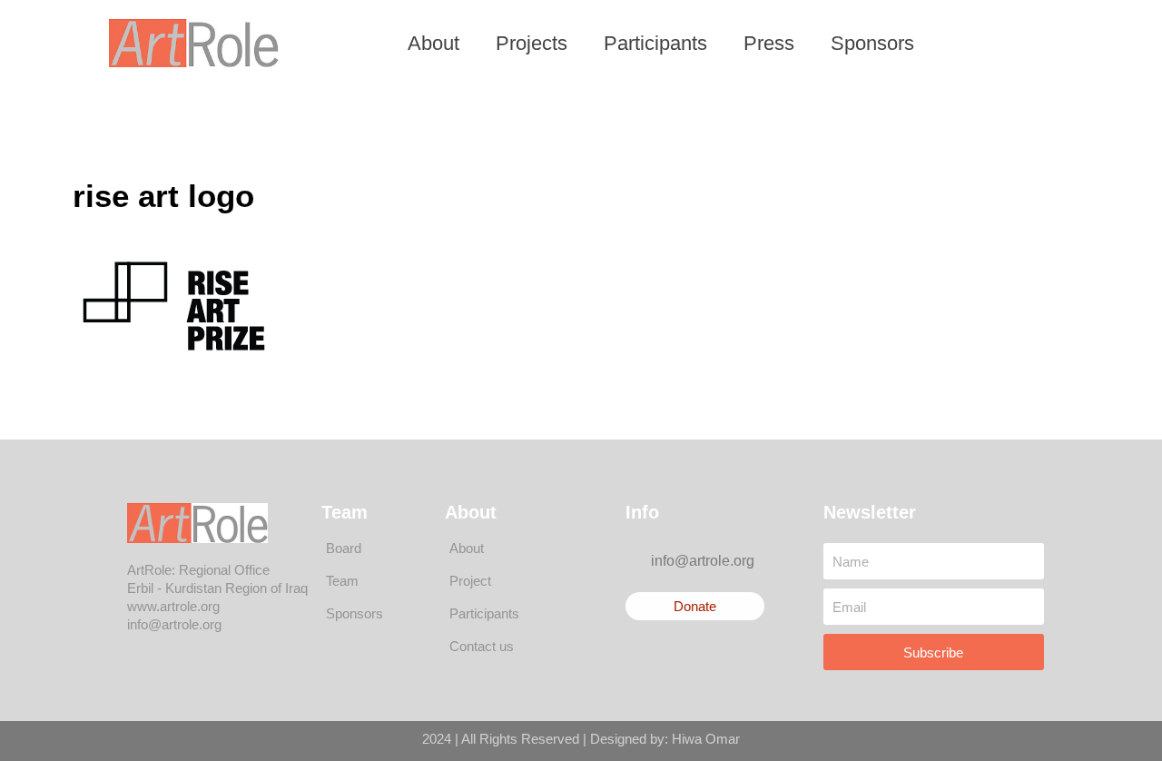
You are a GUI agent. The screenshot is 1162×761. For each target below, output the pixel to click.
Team (342, 580)
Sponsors (872, 43)
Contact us (481, 646)
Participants (655, 43)
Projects (531, 43)
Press (768, 43)
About (433, 43)
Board (343, 548)
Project (470, 580)
